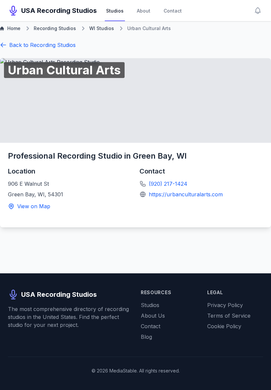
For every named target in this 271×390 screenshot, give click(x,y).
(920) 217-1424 (168, 183)
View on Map (33, 206)
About (143, 11)
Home (13, 28)
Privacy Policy (225, 305)
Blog (146, 336)
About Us (153, 315)
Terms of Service (229, 315)
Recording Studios (55, 28)
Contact (173, 11)
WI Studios (101, 28)
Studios (115, 11)
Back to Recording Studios (42, 45)
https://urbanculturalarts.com (186, 194)
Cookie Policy (224, 326)
